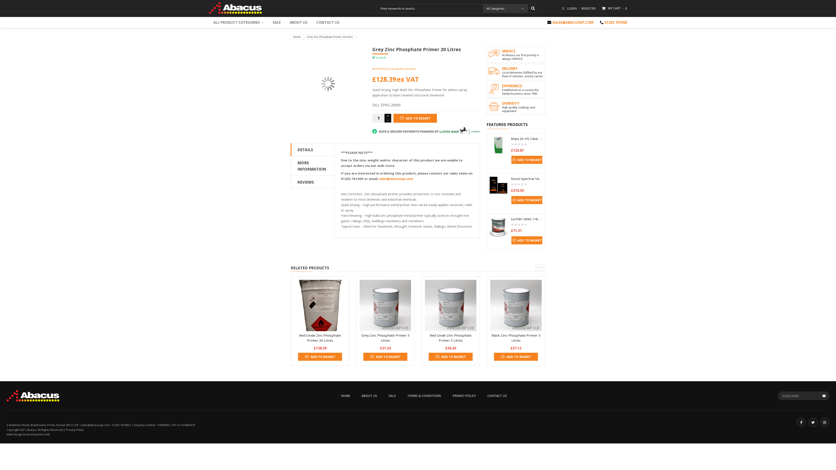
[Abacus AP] (235, 7)
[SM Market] (33, 395)
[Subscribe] (824, 395)
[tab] (312, 149)
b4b (47, 434)
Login (572, 8)
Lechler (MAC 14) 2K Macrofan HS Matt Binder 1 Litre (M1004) (527, 219)
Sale (392, 396)
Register (588, 8)
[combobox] (429, 8)
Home (297, 37)
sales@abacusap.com (572, 22)
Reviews (305, 182)
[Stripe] (426, 131)
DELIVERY (509, 68)
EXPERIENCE (512, 86)
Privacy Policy (464, 396)
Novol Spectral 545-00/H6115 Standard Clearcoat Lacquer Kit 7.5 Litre (527, 178)
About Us (369, 396)
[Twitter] (813, 422)
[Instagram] (824, 422)
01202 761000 (616, 22)
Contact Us (497, 396)
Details (305, 149)
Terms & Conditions (424, 396)
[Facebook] (801, 422)
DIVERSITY (510, 103)
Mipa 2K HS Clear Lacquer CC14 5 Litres (527, 138)
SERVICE (508, 51)
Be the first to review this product (394, 69)
